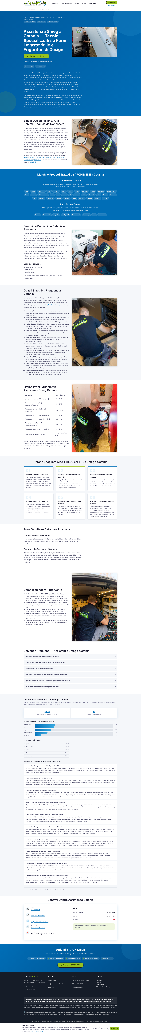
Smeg (74, 198)
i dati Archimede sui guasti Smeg (49, 305)
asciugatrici (60, 157)
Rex (35, 198)
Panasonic (113, 194)
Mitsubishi (91, 194)
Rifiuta (95, 1028)
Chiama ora (112, 2)
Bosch (63, 191)
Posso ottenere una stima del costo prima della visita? (42, 687)
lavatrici (45, 157)
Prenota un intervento (38, 928)
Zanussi (90, 198)
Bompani (56, 191)
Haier (26, 194)
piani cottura (52, 157)
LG (70, 194)
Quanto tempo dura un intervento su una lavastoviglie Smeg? (45, 662)
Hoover (33, 194)
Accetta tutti (114, 1028)
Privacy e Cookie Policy (103, 987)
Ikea (58, 194)
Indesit (64, 194)
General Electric (111, 191)
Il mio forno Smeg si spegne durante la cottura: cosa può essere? (46, 674)
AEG (27, 191)
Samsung (41, 198)
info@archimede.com (102, 1021)
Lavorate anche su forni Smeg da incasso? (39, 668)
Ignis (52, 194)
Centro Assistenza (29, 9)
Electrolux (85, 191)
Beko (49, 191)
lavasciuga (37, 160)
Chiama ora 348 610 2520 (37, 56)
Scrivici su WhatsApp (38, 916)
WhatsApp (30, 66)
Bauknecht (41, 191)
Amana (33, 191)
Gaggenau (101, 191)
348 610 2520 (35, 910)
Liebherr (77, 194)
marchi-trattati (40, 9)
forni (33, 157)
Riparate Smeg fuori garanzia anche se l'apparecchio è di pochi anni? (47, 680)
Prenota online (92, 3)
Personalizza (104, 1028)
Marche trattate (66, 3)
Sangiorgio (50, 198)
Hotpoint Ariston (43, 194)
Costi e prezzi (100, 984)
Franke (93, 191)
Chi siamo (77, 3)
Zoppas (105, 198)
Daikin (77, 191)
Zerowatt (97, 198)
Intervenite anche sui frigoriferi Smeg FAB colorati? (42, 656)
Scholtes (59, 198)
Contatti (84, 3)
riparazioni (32, 162)
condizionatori (28, 160)
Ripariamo (55, 3)
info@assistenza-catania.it (39, 922)
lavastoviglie (27, 157)
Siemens (67, 198)
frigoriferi (39, 157)
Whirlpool (81, 198)
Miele (83, 194)
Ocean (105, 194)
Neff (99, 194)
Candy (70, 191)
